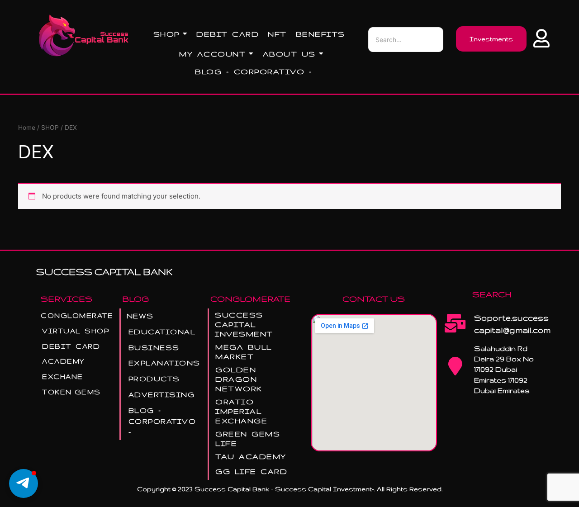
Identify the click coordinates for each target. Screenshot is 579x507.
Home (26, 127)
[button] (23, 483)
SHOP (50, 127)
